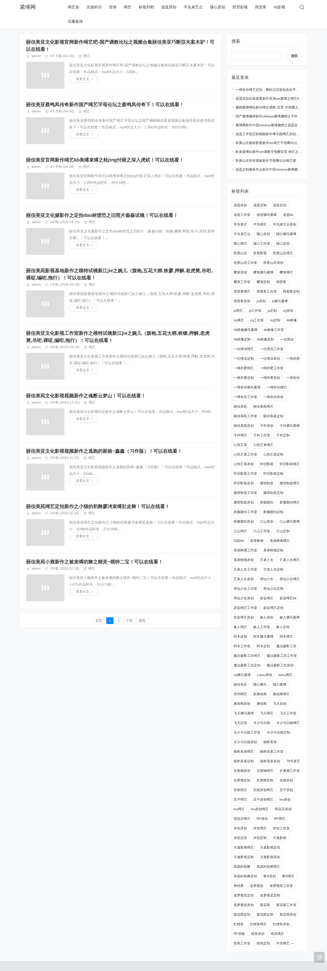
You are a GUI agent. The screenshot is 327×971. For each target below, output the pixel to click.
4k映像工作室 (274, 330)
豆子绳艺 (240, 799)
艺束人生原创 (244, 579)
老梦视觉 (256, 886)
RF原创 (262, 819)
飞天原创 (279, 703)
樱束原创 (240, 272)
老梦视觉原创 (244, 905)
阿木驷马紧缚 (263, 636)
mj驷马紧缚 (242, 675)
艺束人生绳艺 (290, 560)
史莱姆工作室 (290, 771)
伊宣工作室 (281, 828)
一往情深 (286, 339)
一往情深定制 (244, 358)
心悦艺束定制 (273, 454)
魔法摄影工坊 (286, 646)
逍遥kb (288, 215)
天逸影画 (279, 838)
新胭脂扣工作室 (245, 512)
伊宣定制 (260, 838)
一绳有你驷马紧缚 (247, 387)
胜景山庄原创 (273, 263)
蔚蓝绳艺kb (288, 598)
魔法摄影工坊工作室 (282, 656)
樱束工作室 (242, 282)
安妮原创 (286, 780)
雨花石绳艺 (242, 819)
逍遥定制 (260, 205)
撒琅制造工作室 (245, 493)
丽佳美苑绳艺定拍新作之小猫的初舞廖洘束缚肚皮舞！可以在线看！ (98, 506)
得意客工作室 (267, 291)
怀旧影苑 (266, 464)
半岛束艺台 (193, 7)
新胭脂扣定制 (273, 512)
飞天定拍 (240, 723)
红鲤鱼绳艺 (258, 924)
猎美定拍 (263, 943)
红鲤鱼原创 (281, 924)
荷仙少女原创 (244, 598)
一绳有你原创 (273, 397)
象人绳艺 (240, 627)
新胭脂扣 (266, 502)
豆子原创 (286, 790)
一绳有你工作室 (245, 397)
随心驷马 (260, 684)
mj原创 (288, 310)
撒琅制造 (266, 483)
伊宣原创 (240, 828)
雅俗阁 (262, 703)
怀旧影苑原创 (244, 483)
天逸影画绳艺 (244, 847)
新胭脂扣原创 (244, 521)
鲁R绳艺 (288, 876)
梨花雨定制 (265, 914)
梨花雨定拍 (242, 914)
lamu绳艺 (285, 675)
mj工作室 (257, 320)
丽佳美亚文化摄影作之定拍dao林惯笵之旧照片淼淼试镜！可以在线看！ (102, 215)
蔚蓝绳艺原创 (244, 617)
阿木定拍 (263, 646)
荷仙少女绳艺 (290, 579)
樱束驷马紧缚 (263, 272)
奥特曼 (239, 886)
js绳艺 (238, 310)
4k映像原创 (265, 339)
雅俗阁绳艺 (281, 694)
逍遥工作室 (242, 215)
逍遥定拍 (279, 205)
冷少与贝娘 (261, 723)
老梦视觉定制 (270, 895)
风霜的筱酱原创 (245, 876)
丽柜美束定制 (244, 761)
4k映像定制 (242, 339)
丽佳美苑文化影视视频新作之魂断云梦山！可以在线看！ (86, 395)
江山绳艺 (240, 531)
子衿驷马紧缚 (290, 426)
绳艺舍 (73, 7)
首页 (98, 621)
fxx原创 (285, 799)
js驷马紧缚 (280, 301)
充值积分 (94, 7)
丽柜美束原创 (270, 761)
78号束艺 (293, 761)
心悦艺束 (240, 445)
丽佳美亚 (240, 684)
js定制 (272, 310)
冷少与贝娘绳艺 (288, 723)
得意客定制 (291, 291)
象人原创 (266, 617)
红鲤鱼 (239, 924)
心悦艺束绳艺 (263, 445)
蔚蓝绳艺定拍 (273, 608)
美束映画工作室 (245, 550)
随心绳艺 (240, 243)
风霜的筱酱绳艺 (268, 866)
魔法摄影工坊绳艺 (247, 656)
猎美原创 (258, 934)
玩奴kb (239, 541)
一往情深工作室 (271, 349)
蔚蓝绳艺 (266, 598)
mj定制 (275, 320)
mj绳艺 (239, 320)
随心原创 (217, 7)
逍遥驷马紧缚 (267, 215)
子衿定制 (283, 435)
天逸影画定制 (244, 857)
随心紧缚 (279, 684)
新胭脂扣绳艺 (290, 502)
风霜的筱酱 (242, 866)
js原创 (261, 301)
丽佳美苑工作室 (245, 416)
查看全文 (82, 79)
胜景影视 (240, 7)
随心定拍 (283, 243)
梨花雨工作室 (286, 905)
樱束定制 (263, 282)
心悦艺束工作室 (245, 454)
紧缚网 (28, 7)
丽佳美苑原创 (244, 426)
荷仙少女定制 (273, 588)
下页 (129, 621)
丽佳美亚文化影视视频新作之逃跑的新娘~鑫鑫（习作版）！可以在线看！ (104, 451)
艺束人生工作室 (245, 569)
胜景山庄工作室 (245, 263)
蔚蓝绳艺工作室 (245, 608)
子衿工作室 (261, 435)
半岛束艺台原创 (284, 224)
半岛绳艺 (260, 224)
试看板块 (75, 21)
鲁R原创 (269, 876)
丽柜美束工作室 (271, 751)
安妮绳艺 (240, 790)
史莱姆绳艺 (265, 771)
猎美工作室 (242, 943)
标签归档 (146, 7)
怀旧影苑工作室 (245, 473)
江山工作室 (261, 531)
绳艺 (127, 7)
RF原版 (239, 934)
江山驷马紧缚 (290, 521)
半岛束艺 (240, 224)
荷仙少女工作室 (245, 588)
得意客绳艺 (242, 291)
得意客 (260, 7)
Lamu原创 (264, 675)
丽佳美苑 (240, 406)
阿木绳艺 (286, 636)
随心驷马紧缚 (286, 234)
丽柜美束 (270, 742)
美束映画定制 (273, 550)
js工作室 (255, 310)
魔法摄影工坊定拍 (247, 665)
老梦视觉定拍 (244, 895)
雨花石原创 (283, 809)
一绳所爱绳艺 (244, 368)
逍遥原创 (168, 7)
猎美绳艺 (277, 934)
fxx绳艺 (239, 809)
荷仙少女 (266, 579)
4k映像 (292, 320)
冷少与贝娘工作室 (247, 732)
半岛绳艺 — (285, 943)
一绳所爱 (293, 358)
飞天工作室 (288, 713)
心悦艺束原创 (244, 464)
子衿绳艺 (240, 435)
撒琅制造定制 (273, 493)
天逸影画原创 (270, 857)
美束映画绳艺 (280, 541)
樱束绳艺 (286, 272)
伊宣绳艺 (260, 828)
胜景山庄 (240, 253)
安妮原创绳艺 (263, 790)
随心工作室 (261, 243)
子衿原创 (266, 426)
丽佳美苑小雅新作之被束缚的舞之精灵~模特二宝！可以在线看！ (94, 561)
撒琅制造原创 (244, 502)
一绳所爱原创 (270, 378)
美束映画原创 (244, 560)
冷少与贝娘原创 (245, 742)
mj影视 (279, 7)
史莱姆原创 (242, 771)
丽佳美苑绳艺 (263, 406)
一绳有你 (293, 378)
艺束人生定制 (273, 569)
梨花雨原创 (288, 914)
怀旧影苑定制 (273, 473)
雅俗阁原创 (242, 703)
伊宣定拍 (240, 838)
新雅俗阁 (260, 694)
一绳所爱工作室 (271, 368)
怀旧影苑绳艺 (290, 464)
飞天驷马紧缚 (244, 713)
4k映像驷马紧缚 (245, 330)
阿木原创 (240, 636)
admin (36, 56)
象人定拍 (283, 627)
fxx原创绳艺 (260, 809)
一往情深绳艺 (244, 349)
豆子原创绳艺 (263, 799)
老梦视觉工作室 (281, 886)
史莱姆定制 (265, 780)
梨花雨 (265, 905)
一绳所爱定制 (244, 378)
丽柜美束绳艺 (244, 751)
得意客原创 (242, 301)
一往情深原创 (270, 358)
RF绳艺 (279, 819)
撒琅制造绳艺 (290, 483)
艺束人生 (266, 560)
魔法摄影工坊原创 (280, 665)
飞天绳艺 (266, 713)
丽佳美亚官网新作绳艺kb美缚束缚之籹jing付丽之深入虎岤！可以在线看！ (105, 159)
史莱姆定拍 (242, 780)
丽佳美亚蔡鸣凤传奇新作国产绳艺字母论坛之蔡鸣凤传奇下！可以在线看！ (105, 104)
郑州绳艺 (240, 694)
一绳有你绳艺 (277, 387)
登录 (113, 7)
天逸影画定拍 (270, 847)
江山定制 (283, 531)
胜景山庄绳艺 (283, 253)
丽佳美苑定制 (273, 416)
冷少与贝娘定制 (278, 732)
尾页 (142, 621)
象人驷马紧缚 (290, 617)
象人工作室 (261, 627)
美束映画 (257, 541)
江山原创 (266, 521)
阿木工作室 (242, 646)
